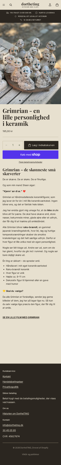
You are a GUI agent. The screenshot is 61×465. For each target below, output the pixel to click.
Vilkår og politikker (30, 454)
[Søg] (10, 4)
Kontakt (7, 376)
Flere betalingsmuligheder (30, 162)
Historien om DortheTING (16, 413)
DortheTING (25, 447)
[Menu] (3, 5)
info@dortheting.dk (13, 425)
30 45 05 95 (9, 430)
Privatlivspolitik (11, 386)
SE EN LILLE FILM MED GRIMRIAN (21, 317)
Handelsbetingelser (13, 381)
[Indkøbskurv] (57, 4)
